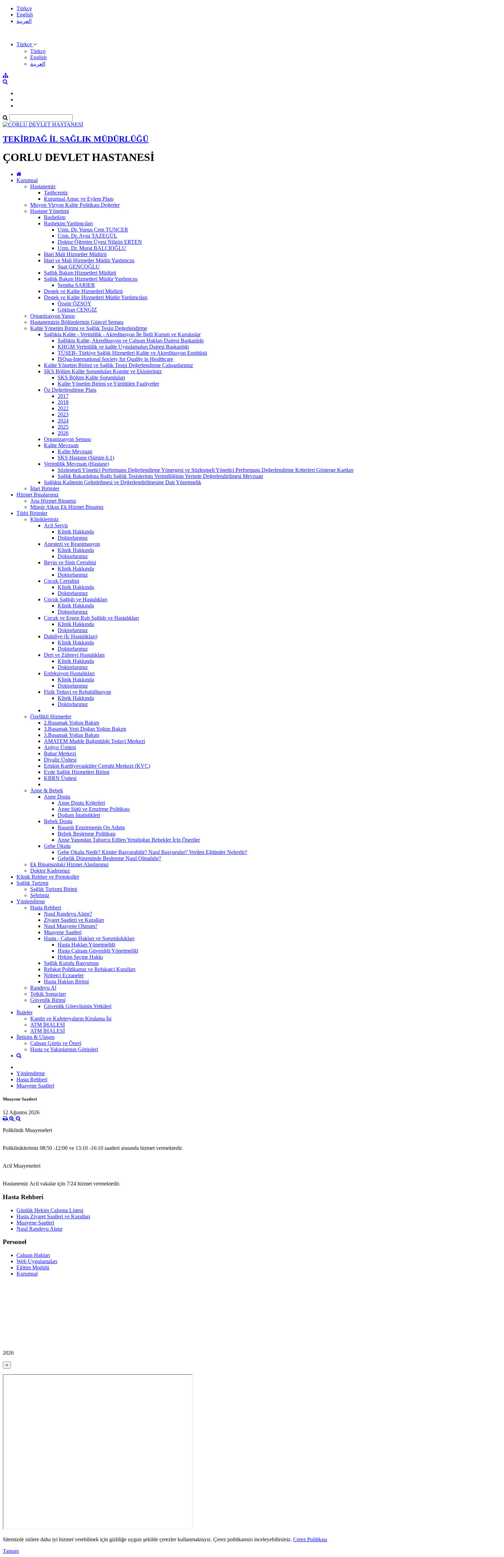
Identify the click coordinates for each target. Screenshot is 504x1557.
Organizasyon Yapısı (52, 316)
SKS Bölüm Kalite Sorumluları (91, 377)
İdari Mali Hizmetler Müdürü (75, 254)
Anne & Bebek (46, 790)
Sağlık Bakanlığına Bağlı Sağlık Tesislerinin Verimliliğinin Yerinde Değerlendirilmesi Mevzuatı (160, 476)
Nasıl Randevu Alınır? (68, 914)
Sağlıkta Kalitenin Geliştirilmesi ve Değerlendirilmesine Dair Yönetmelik (122, 482)
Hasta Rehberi (45, 908)
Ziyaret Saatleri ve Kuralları (74, 920)
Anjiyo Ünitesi (60, 747)
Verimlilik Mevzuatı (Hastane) (76, 464)
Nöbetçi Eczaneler (64, 975)
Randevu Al (43, 988)
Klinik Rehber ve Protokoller (47, 877)
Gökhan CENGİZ (77, 310)
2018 (63, 402)
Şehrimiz (39, 895)
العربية (24, 21)
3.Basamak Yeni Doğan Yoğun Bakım (85, 729)
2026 (63, 433)
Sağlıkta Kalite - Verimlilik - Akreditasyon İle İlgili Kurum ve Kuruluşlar (122, 334)
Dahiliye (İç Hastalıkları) (70, 636)
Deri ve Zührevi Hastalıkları (74, 655)
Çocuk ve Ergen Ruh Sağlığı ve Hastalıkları (91, 618)
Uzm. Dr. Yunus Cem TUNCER (93, 230)
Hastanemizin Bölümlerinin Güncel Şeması (76, 322)
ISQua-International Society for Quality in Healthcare (115, 359)
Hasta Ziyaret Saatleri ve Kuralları (53, 1216)
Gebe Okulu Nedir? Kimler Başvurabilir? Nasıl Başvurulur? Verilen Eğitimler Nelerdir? (152, 852)
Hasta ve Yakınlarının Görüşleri (64, 1049)
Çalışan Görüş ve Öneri (55, 1043)
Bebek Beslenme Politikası (87, 834)
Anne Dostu (57, 797)
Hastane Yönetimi (49, 211)
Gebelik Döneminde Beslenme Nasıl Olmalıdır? (109, 858)
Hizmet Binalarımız (37, 495)
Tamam (11, 1551)
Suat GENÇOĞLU (79, 266)
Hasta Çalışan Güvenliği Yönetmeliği (98, 951)
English (24, 14)
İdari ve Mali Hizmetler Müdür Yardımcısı (89, 260)
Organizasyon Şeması (67, 439)
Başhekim (54, 217)
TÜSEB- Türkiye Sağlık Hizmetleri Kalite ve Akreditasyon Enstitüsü (132, 353)
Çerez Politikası (310, 1539)
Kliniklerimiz (44, 519)
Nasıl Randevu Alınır (39, 1229)
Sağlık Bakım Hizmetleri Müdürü (80, 273)
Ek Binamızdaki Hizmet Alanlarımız (69, 864)
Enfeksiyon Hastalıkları (69, 673)
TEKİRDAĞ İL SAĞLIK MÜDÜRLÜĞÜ (75, 139)
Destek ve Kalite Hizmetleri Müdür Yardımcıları (95, 297)
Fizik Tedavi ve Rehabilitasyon (77, 692)
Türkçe (24, 8)
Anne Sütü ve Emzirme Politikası (94, 809)
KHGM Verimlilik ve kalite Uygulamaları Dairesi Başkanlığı (123, 347)
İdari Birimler (44, 488)
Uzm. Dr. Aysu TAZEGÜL (87, 236)
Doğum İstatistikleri (79, 815)
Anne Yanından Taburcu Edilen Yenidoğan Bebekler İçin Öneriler (129, 840)
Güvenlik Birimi (47, 1000)
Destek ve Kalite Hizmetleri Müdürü (83, 291)
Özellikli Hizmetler (50, 716)
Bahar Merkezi (60, 753)
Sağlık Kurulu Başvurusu (71, 963)
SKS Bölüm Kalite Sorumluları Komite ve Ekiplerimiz (103, 371)
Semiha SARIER (76, 285)
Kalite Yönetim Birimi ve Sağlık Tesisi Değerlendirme (88, 328)
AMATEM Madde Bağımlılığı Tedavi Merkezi (94, 741)
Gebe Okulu (57, 846)
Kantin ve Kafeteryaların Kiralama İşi (70, 1018)
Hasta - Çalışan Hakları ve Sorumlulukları (89, 938)
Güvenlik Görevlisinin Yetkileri (77, 1006)
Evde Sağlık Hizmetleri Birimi (76, 772)
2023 (63, 414)
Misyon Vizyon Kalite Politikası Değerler (75, 205)
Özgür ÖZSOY (75, 303)
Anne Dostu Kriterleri (81, 803)
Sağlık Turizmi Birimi (53, 889)
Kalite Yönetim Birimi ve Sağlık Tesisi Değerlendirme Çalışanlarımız (118, 365)
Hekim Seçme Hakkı (80, 957)
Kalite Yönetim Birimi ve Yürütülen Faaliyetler (108, 384)
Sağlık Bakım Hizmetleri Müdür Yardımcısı (90, 279)
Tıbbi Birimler (31, 513)
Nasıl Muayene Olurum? (70, 926)
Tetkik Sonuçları (48, 994)
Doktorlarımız (73, 538)
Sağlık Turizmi (32, 883)
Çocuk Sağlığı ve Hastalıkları (75, 599)
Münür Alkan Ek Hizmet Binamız (67, 507)
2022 (63, 408)
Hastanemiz (43, 186)
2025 (63, 427)
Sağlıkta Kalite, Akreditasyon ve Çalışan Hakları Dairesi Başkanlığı (131, 340)
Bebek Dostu (58, 821)
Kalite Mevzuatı (61, 445)
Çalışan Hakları (33, 1255)
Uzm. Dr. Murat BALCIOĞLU (92, 248)
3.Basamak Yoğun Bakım (71, 735)
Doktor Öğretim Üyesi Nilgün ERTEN (100, 242)
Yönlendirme (30, 901)
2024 (63, 421)
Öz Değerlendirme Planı (70, 390)
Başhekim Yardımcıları (68, 223)
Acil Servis (56, 525)
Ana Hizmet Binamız (53, 501)
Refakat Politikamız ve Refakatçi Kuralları (89, 969)
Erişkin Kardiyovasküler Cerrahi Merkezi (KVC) (97, 766)
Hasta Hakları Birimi (66, 981)
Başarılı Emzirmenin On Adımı (91, 827)
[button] (26, 44)
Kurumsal (27, 180)
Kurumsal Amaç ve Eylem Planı (78, 199)
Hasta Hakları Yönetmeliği (86, 944)
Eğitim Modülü (32, 1267)
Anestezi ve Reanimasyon (72, 544)
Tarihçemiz (56, 193)
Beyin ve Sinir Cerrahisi (70, 562)
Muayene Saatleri (63, 932)
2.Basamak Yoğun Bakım (71, 723)
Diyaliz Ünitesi (60, 760)
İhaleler (24, 1012)
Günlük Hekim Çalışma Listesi (49, 1210)
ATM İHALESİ (47, 1025)
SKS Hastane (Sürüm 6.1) (86, 458)
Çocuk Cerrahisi (61, 581)
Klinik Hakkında (76, 532)
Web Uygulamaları (36, 1261)
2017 (63, 396)
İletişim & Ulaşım (35, 1037)
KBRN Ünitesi (60, 778)
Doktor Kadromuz (50, 871)
